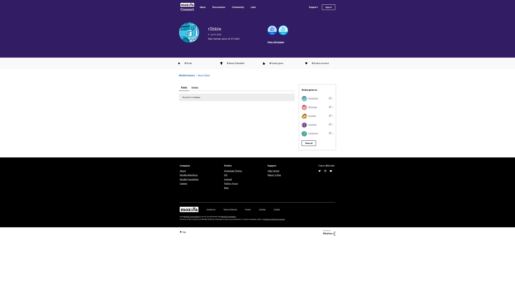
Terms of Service (230, 209)
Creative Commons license (274, 219)
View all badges (275, 42)
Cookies (262, 209)
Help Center (273, 171)
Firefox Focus (231, 183)
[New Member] (283, 30)
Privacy (248, 209)
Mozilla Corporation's (192, 217)
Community (238, 7)
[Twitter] (319, 171)
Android (228, 179)
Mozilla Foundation (189, 179)
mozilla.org (211, 209)
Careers (183, 183)
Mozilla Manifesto (189, 175)
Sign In (328, 7)
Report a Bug (274, 175)
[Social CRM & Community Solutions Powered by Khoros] (329, 233)
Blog (226, 187)
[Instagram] (325, 171)
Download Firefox (233, 171)
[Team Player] (272, 30)
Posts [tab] (184, 87)
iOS (225, 175)
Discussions (218, 7)
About (183, 171)
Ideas (203, 7)
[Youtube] (331, 171)
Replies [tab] (194, 87)
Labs (253, 7)
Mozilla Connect (187, 7)
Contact (277, 209)
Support (313, 7)
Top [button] (184, 232)
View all (308, 143)
